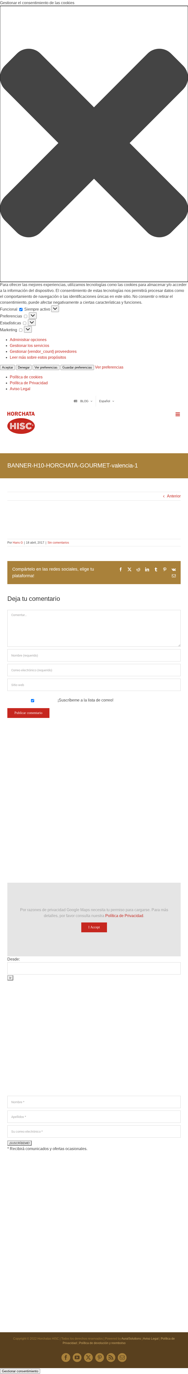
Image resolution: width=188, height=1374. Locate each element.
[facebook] (65, 1357)
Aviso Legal (20, 389)
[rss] (110, 1357)
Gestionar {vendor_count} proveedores (43, 351)
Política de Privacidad (29, 383)
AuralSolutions (131, 1338)
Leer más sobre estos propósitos (38, 357)
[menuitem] (107, 401)
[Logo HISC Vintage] (49, 770)
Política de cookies (26, 377)
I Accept (94, 927)
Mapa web (26, 1176)
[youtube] (77, 1357)
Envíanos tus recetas (35, 1167)
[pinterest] (99, 1357)
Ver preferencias (46, 367)
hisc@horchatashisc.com (36, 1054)
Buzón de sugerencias (36, 1157)
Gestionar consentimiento (20, 1371)
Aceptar (7, 367)
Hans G (18, 542)
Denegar (24, 367)
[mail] (122, 1357)
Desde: (13, 959)
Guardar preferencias (77, 367)
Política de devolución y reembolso (102, 1343)
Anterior (174, 496)
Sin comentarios (58, 542)
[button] (94, 144)
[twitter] (88, 1357)
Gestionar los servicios (29, 346)
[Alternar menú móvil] (178, 414)
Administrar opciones (28, 340)
